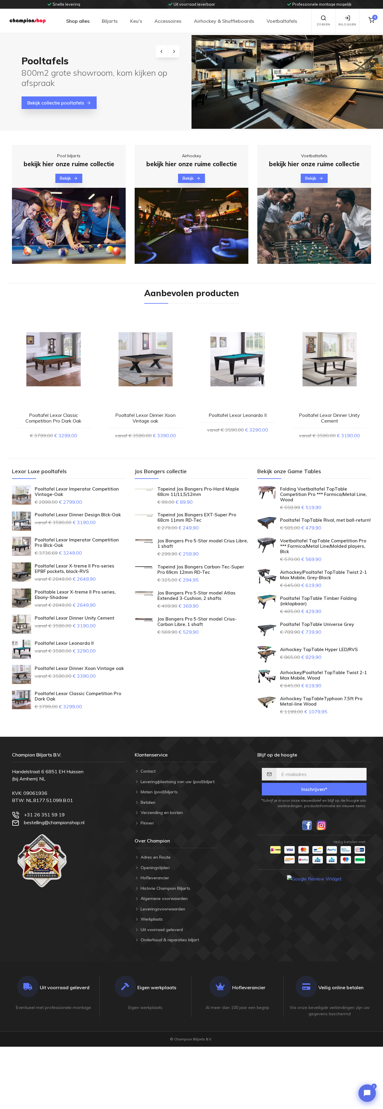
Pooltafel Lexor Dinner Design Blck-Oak (78, 515)
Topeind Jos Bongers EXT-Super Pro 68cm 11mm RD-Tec (196, 517)
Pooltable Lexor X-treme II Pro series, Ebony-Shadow (75, 594)
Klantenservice (151, 755)
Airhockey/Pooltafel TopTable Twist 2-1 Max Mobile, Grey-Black (323, 575)
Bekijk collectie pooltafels (55, 103)
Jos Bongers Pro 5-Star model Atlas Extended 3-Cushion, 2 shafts (196, 595)
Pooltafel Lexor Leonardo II (238, 415)
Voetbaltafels (282, 21)
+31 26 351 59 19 (44, 815)
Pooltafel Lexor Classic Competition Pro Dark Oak (53, 418)
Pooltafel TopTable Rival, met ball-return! (325, 520)
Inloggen (347, 24)
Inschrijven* (314, 789)
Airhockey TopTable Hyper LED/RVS (319, 649)
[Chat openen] (367, 1093)
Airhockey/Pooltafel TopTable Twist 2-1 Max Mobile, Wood (323, 675)
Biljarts (110, 21)
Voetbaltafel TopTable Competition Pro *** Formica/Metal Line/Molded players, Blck (323, 546)
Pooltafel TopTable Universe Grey (317, 624)
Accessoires (167, 21)
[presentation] (162, 52)
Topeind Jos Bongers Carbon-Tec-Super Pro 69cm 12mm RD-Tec (200, 569)
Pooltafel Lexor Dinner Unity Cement (329, 418)
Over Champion (152, 841)
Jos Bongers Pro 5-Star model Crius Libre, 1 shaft (202, 543)
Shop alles (77, 21)
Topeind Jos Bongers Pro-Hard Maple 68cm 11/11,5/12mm (198, 491)
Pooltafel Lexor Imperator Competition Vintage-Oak (77, 491)
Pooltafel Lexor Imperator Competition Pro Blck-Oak (77, 542)
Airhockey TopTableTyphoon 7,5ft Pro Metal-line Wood (321, 701)
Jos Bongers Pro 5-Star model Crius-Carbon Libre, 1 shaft (197, 621)
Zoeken (323, 24)
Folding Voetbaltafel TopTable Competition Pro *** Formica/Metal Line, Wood (323, 494)
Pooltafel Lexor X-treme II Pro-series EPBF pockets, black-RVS (74, 568)
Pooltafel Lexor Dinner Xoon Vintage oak (145, 418)
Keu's (136, 21)
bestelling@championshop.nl (54, 822)
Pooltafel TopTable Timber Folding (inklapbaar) (318, 601)
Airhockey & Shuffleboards (224, 21)
